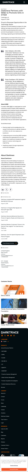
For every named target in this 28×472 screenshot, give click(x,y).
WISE (11, 106)
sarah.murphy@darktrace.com (7, 265)
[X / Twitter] (5, 335)
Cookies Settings (14, 465)
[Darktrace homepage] (11, 332)
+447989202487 (4, 256)
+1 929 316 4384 (4, 267)
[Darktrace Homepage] (8, 2)
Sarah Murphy (4, 262)
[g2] (11, 335)
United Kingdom (5, 251)
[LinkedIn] (2, 335)
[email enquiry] (14, 335)
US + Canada (4, 261)
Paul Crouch (4, 252)
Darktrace (3, 254)
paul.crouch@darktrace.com (7, 255)
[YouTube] (8, 335)
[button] (24, 2)
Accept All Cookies (14, 469)
